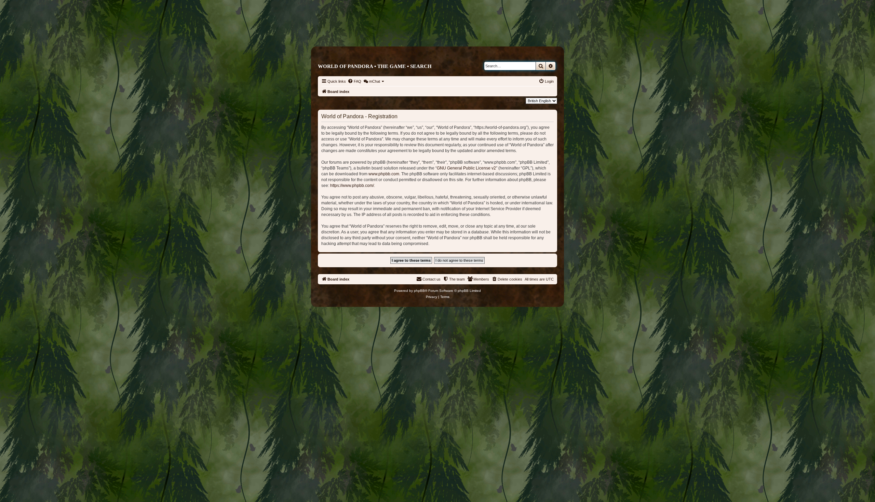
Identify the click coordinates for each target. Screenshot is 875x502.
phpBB (419, 291)
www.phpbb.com (383, 174)
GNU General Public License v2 (466, 168)
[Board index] (466, 33)
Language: (515, 100)
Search (421, 66)
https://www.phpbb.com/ (352, 185)
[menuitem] (354, 81)
